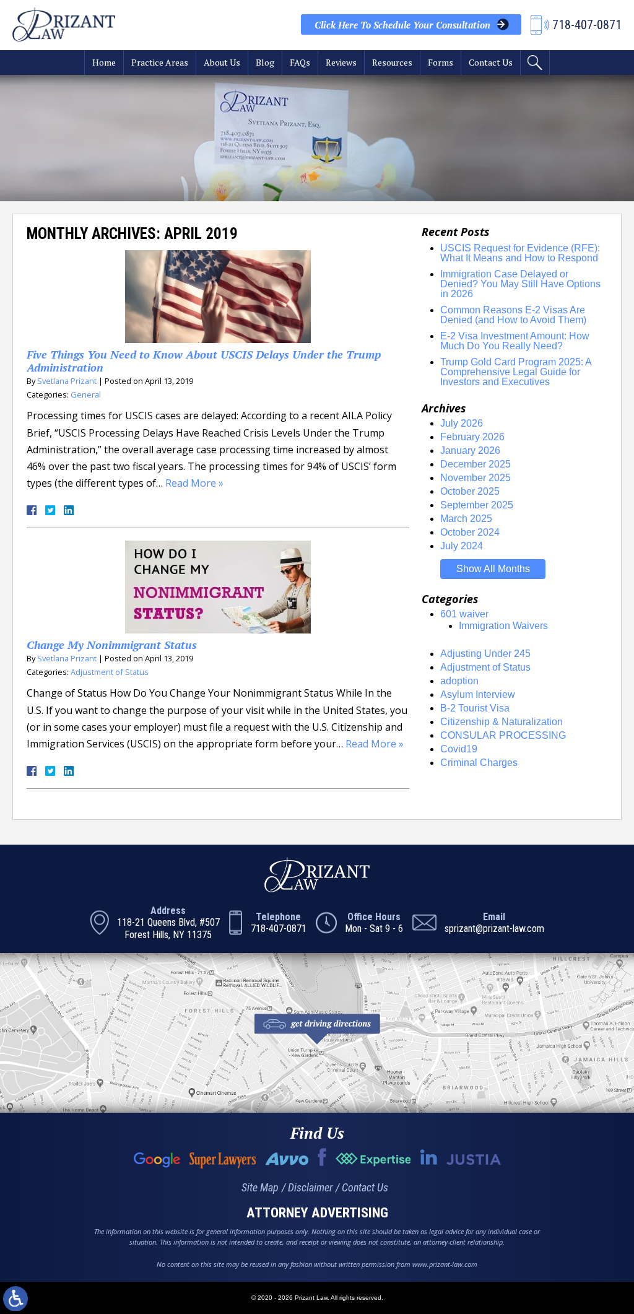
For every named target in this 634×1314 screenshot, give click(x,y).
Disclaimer (310, 1187)
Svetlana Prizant (67, 380)
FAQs (300, 62)
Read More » (194, 483)
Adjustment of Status (110, 671)
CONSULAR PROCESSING (503, 735)
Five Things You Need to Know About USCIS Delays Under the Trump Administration (204, 361)
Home (104, 62)
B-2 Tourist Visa (475, 708)
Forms (440, 62)
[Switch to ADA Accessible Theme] (15, 1298)
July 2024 (461, 546)
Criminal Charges (479, 762)
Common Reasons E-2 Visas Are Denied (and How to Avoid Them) (513, 315)
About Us (222, 62)
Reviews (341, 62)
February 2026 (472, 437)
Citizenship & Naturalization (501, 721)
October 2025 (470, 491)
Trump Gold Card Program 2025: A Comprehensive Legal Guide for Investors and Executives (515, 372)
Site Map (260, 1187)
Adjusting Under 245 (485, 653)
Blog (265, 62)
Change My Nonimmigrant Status (112, 644)
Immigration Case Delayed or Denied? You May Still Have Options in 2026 (520, 284)
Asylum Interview (477, 694)
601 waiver (464, 614)
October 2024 (470, 532)
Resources (392, 62)
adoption (459, 681)
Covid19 (458, 749)
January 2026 (470, 450)
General (86, 394)
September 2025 (476, 505)
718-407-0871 (278, 928)
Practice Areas (159, 62)
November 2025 (475, 477)
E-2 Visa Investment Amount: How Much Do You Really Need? (514, 341)
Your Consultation (402, 25)
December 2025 (475, 464)
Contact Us (491, 62)
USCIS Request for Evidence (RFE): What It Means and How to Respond (520, 253)
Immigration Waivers (503, 625)
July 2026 (461, 423)
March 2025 (466, 518)
